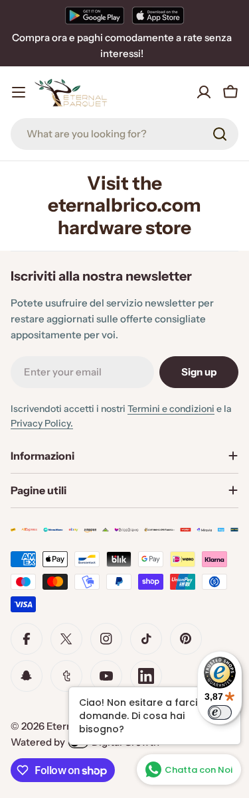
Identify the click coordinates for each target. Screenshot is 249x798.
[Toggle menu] (19, 92)
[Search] (220, 134)
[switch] (220, 712)
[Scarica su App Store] (158, 15)
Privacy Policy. (42, 423)
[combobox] (124, 134)
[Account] (204, 92)
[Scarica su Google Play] (94, 15)
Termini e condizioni (170, 409)
